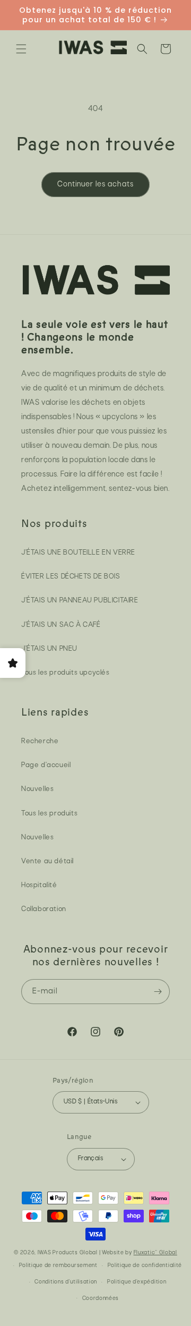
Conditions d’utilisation (65, 1282)
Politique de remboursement (58, 1266)
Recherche (39, 741)
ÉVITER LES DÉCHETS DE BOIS (70, 576)
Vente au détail (47, 861)
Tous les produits (49, 813)
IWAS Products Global (68, 1253)
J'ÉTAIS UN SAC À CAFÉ (61, 625)
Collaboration (43, 909)
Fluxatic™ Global (155, 1253)
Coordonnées (100, 1299)
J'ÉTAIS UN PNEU (49, 648)
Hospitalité (39, 885)
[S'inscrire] (157, 991)
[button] (21, 49)
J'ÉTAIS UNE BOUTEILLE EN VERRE (78, 552)
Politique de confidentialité (145, 1266)
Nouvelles (37, 789)
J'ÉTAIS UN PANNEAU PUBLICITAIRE (79, 600)
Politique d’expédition (136, 1282)
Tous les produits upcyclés (65, 672)
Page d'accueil (46, 765)
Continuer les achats (95, 185)
